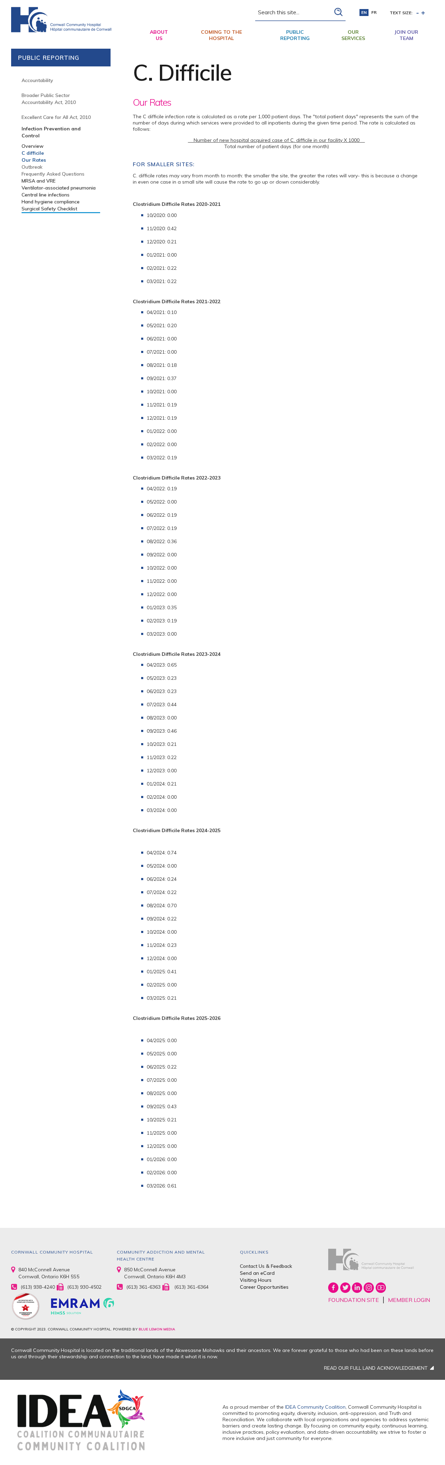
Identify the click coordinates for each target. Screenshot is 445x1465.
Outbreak (32, 167)
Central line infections (46, 195)
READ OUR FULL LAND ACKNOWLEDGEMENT (376, 1368)
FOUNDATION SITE (353, 1299)
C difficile (33, 153)
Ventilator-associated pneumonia (59, 188)
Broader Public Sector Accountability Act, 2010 (49, 98)
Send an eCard (257, 1273)
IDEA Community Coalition (315, 1407)
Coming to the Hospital (221, 35)
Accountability (37, 80)
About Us (159, 35)
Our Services (353, 35)
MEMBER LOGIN (409, 1299)
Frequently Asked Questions (53, 174)
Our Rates (34, 160)
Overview (32, 146)
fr (374, 12)
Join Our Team (406, 35)
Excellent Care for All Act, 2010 (56, 117)
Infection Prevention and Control (51, 132)
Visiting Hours (256, 1280)
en (364, 12)
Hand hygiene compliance (51, 202)
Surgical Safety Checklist (49, 209)
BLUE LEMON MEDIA (157, 1329)
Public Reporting (295, 35)
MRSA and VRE (39, 181)
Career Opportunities (264, 1287)
